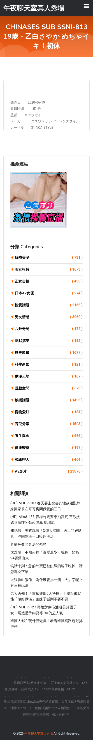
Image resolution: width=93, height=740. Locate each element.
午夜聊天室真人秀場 (38, 733)
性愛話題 (49, 305)
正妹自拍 (49, 281)
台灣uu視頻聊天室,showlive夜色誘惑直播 (46, 698)
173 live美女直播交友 (64, 683)
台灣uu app (18, 708)
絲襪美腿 (49, 257)
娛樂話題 (49, 400)
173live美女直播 (52, 689)
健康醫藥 (49, 447)
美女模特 (49, 269)
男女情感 (49, 317)
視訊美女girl (60, 714)
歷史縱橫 (49, 352)
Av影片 (49, 471)
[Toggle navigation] (86, 6)
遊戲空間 (49, 388)
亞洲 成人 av (29, 689)
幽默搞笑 (49, 341)
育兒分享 (49, 424)
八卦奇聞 (49, 329)
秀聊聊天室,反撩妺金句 (30, 683)
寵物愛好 (49, 412)
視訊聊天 (49, 459)
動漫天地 (49, 376)
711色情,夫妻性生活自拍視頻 (49, 708)
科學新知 (49, 364)
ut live (71, 689)
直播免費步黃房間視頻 (28, 544)
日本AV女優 (49, 293)
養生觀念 (49, 436)
